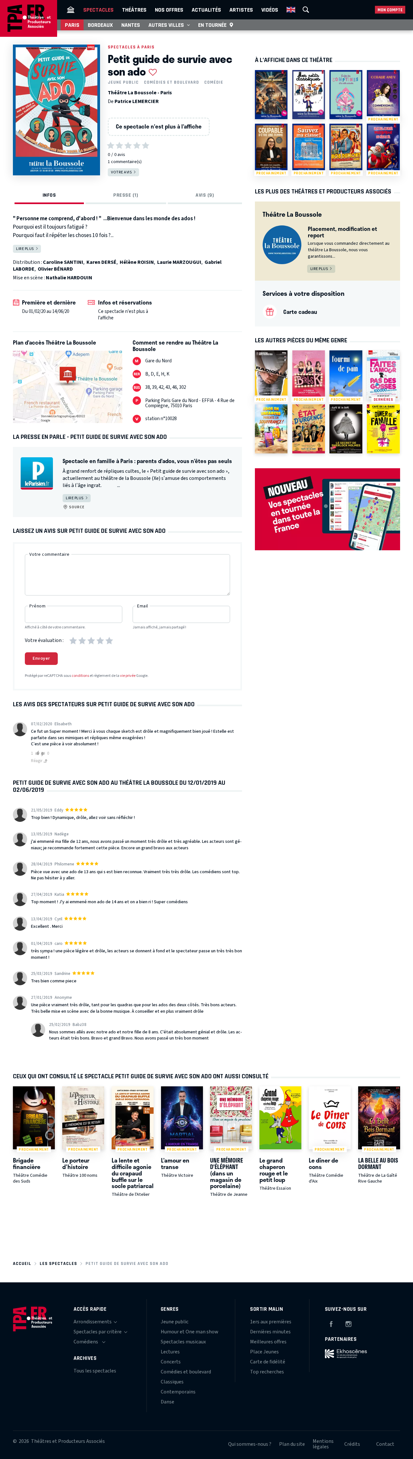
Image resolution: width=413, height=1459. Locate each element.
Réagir (37, 761)
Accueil (22, 1263)
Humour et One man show (189, 1331)
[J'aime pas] (44, 753)
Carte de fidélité (267, 1361)
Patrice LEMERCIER (137, 101)
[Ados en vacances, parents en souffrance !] (271, 428)
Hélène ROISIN (137, 262)
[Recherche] (305, 9)
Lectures (170, 1351)
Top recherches (267, 1371)
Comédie (213, 82)
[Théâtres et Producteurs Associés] (70, 9)
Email (142, 606)
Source (76, 507)
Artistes (241, 9)
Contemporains (178, 1391)
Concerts (171, 1361)
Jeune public (123, 82)
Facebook (331, 1323)
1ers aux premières (270, 1321)
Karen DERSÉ (101, 262)
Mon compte (390, 9)
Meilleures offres (268, 1341)
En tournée (212, 25)
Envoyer (41, 658)
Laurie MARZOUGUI (179, 262)
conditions (80, 675)
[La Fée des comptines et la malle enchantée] (345, 94)
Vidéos (269, 9)
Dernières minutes (270, 1331)
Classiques (172, 1381)
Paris (72, 25)
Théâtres (134, 9)
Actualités (206, 9)
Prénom (37, 606)
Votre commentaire (49, 554)
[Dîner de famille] (383, 428)
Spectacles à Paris (131, 47)
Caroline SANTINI (63, 262)
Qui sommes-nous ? (249, 1444)
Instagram (348, 1323)
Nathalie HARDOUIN (69, 277)
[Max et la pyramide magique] (271, 94)
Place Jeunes (264, 1351)
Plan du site (292, 1444)
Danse (167, 1401)
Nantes (130, 25)
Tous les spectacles (95, 1370)
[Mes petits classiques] (308, 94)
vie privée (128, 675)
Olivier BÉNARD (55, 269)
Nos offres (169, 9)
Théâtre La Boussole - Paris (140, 92)
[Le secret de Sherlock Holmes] (345, 428)
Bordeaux (100, 25)
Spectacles (98, 9)
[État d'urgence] (308, 428)
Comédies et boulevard (171, 82)
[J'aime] (36, 753)
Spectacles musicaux (183, 1341)
